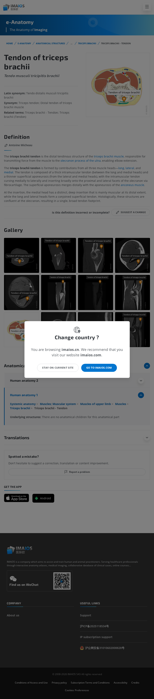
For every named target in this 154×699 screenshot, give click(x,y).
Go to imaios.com (99, 367)
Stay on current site (58, 367)
